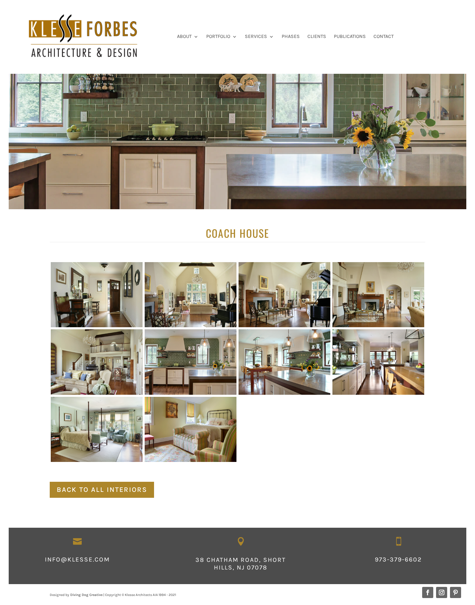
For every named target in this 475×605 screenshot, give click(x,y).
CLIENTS (316, 36)
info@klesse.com (77, 559)
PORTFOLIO (218, 36)
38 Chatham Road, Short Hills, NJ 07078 (240, 563)
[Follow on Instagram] (441, 592)
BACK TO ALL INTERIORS (102, 490)
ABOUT (184, 36)
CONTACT (383, 36)
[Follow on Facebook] (427, 592)
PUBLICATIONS (350, 36)
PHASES (291, 36)
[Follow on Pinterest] (455, 592)
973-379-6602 (398, 559)
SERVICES (256, 36)
